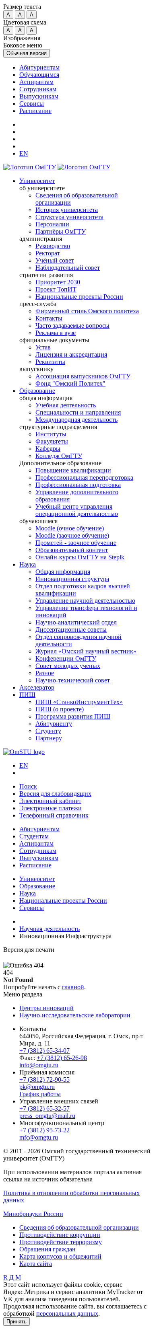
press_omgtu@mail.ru (47, 1115)
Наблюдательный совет (67, 267)
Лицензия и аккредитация (71, 354)
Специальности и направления (78, 412)
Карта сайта (35, 1263)
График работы (40, 1094)
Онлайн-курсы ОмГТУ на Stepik (79, 557)
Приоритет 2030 (57, 282)
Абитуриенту (53, 723)
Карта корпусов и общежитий (60, 1256)
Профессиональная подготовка (78, 484)
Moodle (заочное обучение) (72, 535)
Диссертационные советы (71, 629)
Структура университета (69, 217)
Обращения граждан (47, 1249)
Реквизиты (50, 361)
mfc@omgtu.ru (38, 1137)
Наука (27, 564)
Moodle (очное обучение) (69, 528)
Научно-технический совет (72, 680)
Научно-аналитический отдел (76, 622)
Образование (37, 390)
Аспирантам (36, 81)
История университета (66, 209)
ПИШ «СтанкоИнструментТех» (79, 701)
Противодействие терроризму (60, 1242)
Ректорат (47, 253)
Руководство (52, 245)
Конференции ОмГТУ (65, 658)
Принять (16, 1322)
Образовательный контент (71, 549)
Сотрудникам (37, 89)
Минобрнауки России (33, 1213)
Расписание (35, 110)
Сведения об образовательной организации (79, 1227)
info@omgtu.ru (38, 1065)
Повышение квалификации (73, 470)
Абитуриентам (39, 67)
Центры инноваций (46, 1007)
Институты (50, 434)
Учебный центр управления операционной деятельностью (76, 510)
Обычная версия (26, 53)
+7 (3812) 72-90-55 (44, 1079)
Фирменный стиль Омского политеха (87, 311)
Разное (44, 673)
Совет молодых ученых (67, 665)
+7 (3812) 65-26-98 (62, 1057)
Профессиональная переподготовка (84, 477)
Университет (37, 180)
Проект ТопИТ (55, 289)
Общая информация (62, 571)
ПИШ (27, 694)
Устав (43, 347)
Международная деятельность (76, 419)
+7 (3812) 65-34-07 (44, 1050)
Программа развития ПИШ (72, 716)
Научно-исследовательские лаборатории (74, 1015)
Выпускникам (38, 96)
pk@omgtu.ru (37, 1086)
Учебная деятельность (65, 405)
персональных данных (67, 1313)
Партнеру (48, 738)
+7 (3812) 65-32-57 (44, 1108)
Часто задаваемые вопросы (72, 325)
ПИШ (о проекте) (59, 709)
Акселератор (36, 687)
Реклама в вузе (55, 332)
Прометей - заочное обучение (75, 542)
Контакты (48, 318)
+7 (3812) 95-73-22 (44, 1130)
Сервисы (31, 103)
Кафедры (47, 448)
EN (23, 765)
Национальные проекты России (79, 296)
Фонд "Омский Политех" (70, 383)
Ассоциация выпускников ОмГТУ (82, 376)
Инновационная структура (72, 578)
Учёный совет (54, 260)
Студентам (34, 836)
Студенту (48, 730)
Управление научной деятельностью (85, 600)
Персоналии (52, 224)
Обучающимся (39, 74)
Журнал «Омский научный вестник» (85, 651)
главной (73, 987)
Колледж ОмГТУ (58, 455)
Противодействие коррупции (59, 1234)
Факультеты (51, 441)
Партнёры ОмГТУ (60, 231)
